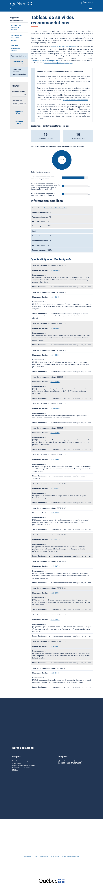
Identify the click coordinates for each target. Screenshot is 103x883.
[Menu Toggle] (90, 8)
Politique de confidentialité (71, 857)
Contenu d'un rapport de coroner (16, 27)
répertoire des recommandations (63, 47)
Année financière (18, 91)
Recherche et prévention (21, 768)
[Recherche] (81, 3)
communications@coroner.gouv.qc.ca (58, 63)
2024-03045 (55, 270)
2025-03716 (55, 539)
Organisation (17, 763)
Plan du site (55, 857)
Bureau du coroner (17, 9)
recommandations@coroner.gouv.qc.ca (45, 60)
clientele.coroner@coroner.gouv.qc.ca (75, 761)
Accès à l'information (41, 857)
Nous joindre (88, 2)
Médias (15, 770)
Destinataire (17, 101)
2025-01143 (55, 673)
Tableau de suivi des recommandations (19, 72)
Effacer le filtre (19, 122)
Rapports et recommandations (23, 765)
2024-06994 (55, 328)
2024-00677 (55, 620)
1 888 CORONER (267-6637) (71, 763)
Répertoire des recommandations (19, 63)
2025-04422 (55, 488)
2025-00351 (55, 593)
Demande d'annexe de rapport (15, 48)
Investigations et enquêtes (22, 761)
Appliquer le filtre (19, 113)
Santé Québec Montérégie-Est (55, 208)
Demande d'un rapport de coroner (16, 37)
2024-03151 (55, 297)
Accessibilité (27, 857)
